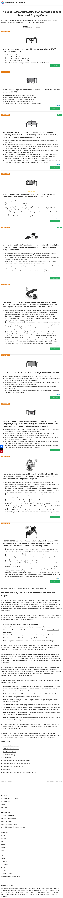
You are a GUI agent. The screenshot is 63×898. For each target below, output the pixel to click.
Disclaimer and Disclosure (9, 798)
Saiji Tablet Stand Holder (9, 824)
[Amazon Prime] (58, 105)
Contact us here (19, 737)
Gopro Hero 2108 (6, 821)
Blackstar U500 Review (8, 818)
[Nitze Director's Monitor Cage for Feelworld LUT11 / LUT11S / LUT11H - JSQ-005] (31, 364)
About (3, 804)
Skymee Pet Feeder (7, 815)
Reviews (3, 838)
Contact (4, 807)
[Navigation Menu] (60, 2)
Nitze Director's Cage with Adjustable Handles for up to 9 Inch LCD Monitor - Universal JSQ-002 (31, 91)
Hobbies (4, 862)
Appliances (4, 853)
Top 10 (3, 850)
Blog (2, 841)
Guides (3, 847)
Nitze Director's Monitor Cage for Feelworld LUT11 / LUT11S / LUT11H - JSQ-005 (31, 373)
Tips (3, 856)
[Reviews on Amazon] (31, 191)
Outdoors (5, 865)
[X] (1, 449)
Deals (3, 844)
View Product (55, 65)
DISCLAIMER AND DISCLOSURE (10, 876)
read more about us (38, 737)
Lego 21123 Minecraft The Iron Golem (13, 827)
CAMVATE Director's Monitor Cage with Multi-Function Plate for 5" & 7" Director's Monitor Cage (29, 50)
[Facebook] (1, 446)
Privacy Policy (5, 801)
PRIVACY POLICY (7, 873)
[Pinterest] (1, 451)
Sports (3, 859)
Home (3, 835)
